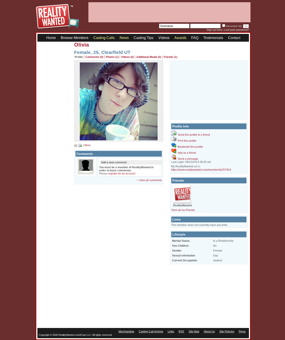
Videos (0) (127, 57)
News (124, 38)
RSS (181, 331)
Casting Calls (104, 38)
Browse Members (74, 38)
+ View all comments (149, 180)
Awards (180, 38)
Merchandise (126, 331)
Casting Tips (143, 38)
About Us (209, 331)
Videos (163, 38)
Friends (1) (170, 57)
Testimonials (213, 38)
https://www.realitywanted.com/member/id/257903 (201, 169)
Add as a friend (187, 152)
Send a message (188, 158)
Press (242, 331)
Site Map (194, 331)
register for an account (121, 173)
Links (171, 331)
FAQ (194, 38)
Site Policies (226, 331)
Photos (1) (112, 57)
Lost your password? (236, 29)
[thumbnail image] (118, 139)
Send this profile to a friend (194, 134)
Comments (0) (94, 57)
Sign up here (214, 29)
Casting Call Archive (151, 331)
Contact (234, 38)
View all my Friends (183, 210)
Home (51, 38)
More (87, 145)
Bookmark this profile (190, 146)
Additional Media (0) (148, 57)
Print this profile (187, 140)
